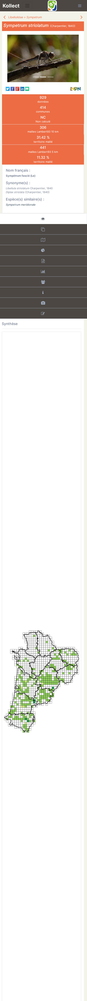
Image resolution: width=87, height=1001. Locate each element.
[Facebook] (13, 88)
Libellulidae (15, 17)
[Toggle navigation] (27, 5)
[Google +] (17, 88)
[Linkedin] (22, 88)
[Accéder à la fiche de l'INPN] (75, 88)
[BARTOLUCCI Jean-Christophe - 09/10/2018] (43, 58)
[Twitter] (8, 88)
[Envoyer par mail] (27, 88)
